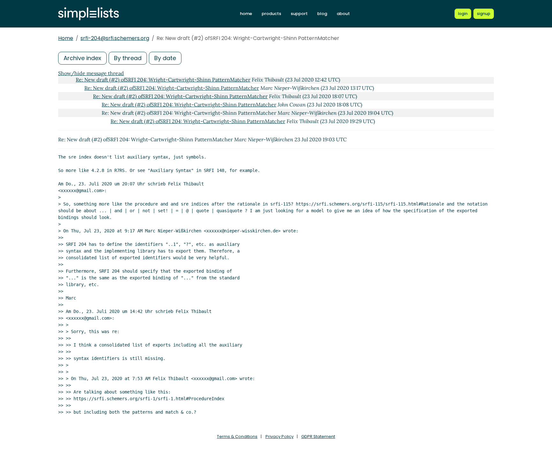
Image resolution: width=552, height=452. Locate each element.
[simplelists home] (88, 13)
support (299, 14)
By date (165, 58)
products (271, 14)
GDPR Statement (318, 436)
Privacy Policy (279, 436)
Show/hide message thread (91, 73)
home (246, 14)
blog (322, 14)
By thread (128, 58)
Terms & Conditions (237, 436)
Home (65, 38)
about (343, 14)
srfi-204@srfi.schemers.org (114, 38)
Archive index (82, 58)
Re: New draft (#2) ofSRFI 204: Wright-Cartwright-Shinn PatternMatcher (163, 79)
